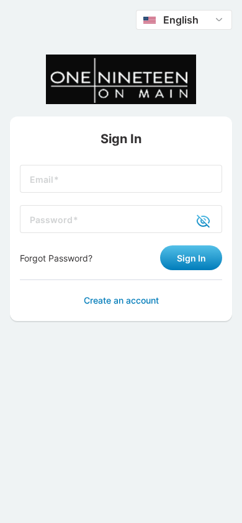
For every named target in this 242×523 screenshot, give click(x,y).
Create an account (121, 300)
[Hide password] (196, 220)
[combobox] (184, 20)
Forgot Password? (56, 258)
